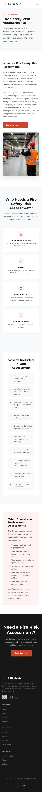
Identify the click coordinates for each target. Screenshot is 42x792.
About (4, 713)
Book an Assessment (14, 125)
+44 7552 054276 (9, 756)
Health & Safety (7, 737)
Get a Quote (19, 653)
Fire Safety (6, 733)
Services (5, 717)
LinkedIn (5, 764)
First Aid (5, 741)
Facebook (5, 760)
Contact (5, 721)
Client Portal (6, 745)
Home (4, 709)
